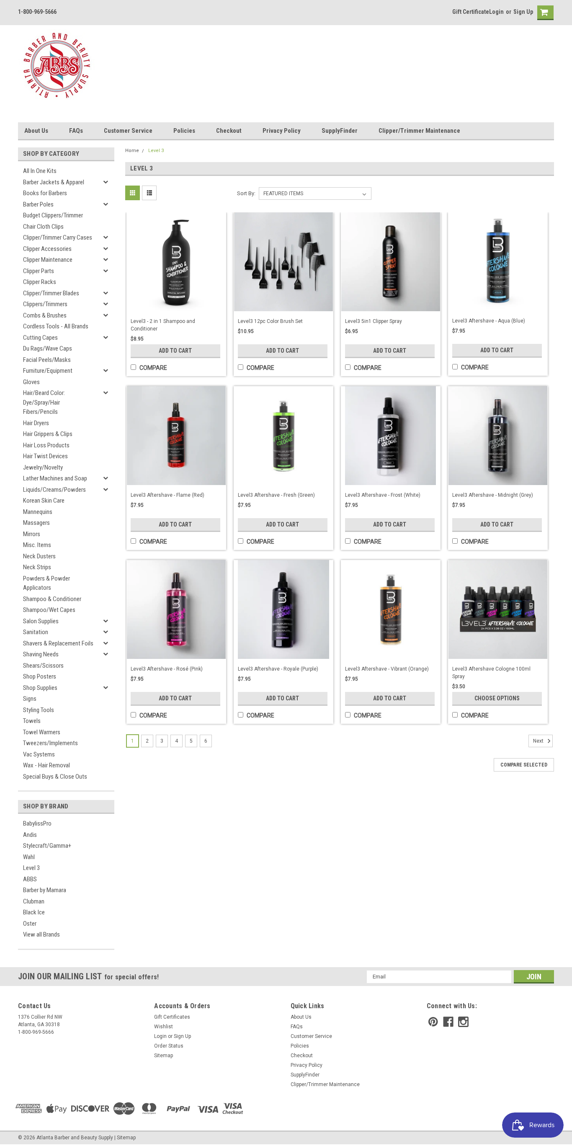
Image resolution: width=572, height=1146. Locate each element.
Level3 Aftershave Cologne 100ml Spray (491, 672)
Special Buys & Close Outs (55, 776)
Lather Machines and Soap (55, 478)
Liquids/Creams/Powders (54, 489)
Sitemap (163, 1055)
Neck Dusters (39, 556)
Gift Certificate (470, 11)
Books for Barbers (45, 193)
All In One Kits (40, 171)
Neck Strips (37, 567)
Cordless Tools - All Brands (55, 326)
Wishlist (163, 1027)
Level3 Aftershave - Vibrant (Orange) (387, 669)
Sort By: (246, 193)
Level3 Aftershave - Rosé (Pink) (167, 669)
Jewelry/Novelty (43, 467)
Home (132, 150)
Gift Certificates (172, 1017)
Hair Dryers (36, 423)
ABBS (30, 879)
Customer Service (128, 130)
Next (539, 741)
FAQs (76, 130)
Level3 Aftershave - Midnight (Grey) (492, 495)
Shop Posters (39, 676)
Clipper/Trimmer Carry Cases (57, 237)
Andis (30, 835)
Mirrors (31, 534)
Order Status (168, 1046)
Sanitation (35, 632)
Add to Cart (175, 350)
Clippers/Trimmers (45, 304)
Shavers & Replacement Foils (58, 643)
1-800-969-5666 (37, 11)
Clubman (33, 901)
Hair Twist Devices (45, 456)
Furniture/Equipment (47, 370)
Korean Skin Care (43, 500)
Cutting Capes (40, 337)
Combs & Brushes (45, 315)
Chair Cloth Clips (43, 226)
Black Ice (34, 912)
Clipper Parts (38, 271)
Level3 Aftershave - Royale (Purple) (278, 669)
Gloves (31, 382)
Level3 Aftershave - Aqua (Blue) (488, 321)
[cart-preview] (543, 12)
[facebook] (448, 1022)
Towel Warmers (41, 732)
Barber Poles (38, 204)
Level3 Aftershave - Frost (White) (382, 495)
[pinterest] (433, 1022)
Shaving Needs (41, 654)
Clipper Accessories (47, 249)
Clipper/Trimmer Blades (51, 293)
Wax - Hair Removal (46, 765)
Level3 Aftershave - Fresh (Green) (276, 495)
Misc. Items (37, 545)
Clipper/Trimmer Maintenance (419, 130)
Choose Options (497, 698)
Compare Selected (523, 765)
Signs (29, 698)
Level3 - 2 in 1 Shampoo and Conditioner (163, 325)
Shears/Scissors (43, 665)
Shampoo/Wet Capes (49, 610)
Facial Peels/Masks (47, 360)
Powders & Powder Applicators (46, 583)
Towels (32, 721)
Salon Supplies (41, 621)
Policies (184, 130)
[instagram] (463, 1022)
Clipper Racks (39, 282)
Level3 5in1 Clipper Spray (373, 321)
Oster (29, 923)
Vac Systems (39, 754)
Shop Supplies (40, 688)
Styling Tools (38, 710)
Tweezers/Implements (50, 743)
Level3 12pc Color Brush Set (270, 321)
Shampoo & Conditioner (52, 599)
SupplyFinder (340, 130)
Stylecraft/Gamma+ (47, 845)
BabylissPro (37, 823)
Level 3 (31, 868)
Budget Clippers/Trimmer (53, 215)
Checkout (229, 130)
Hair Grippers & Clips (47, 434)
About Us (36, 130)
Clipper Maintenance (47, 259)
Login (496, 11)
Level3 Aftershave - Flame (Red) (167, 495)
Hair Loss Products (46, 445)
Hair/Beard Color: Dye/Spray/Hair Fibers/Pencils (44, 402)
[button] (571, 1141)
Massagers (36, 523)
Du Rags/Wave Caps (47, 348)
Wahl (29, 857)
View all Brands (41, 934)
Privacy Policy (282, 130)
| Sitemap (125, 1138)
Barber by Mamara (44, 890)
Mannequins (37, 512)
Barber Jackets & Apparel (53, 182)
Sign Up (523, 11)
